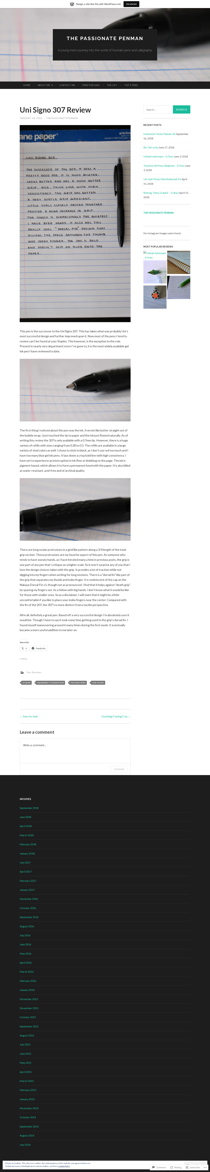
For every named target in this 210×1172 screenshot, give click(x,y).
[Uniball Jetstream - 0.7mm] (155, 255)
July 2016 (25, 935)
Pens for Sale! (29, 716)
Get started (131, 4)
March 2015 (27, 1080)
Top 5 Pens (131, 85)
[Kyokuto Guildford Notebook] (178, 263)
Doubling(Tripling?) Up (116, 716)
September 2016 (29, 917)
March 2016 (27, 971)
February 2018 (28, 844)
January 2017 (27, 889)
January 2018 (27, 853)
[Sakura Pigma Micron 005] (155, 297)
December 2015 (29, 999)
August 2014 (27, 1135)
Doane (27, 682)
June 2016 (25, 944)
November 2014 (29, 1108)
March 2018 (27, 835)
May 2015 (25, 1062)
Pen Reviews (34, 672)
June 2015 (25, 1053)
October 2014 (28, 1117)
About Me (44, 85)
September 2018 (29, 807)
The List (112, 85)
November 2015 (29, 1008)
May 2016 (25, 953)
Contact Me (67, 85)
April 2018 (26, 826)
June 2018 (25, 816)
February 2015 (28, 1089)
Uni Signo (98, 682)
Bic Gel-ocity (150, 147)
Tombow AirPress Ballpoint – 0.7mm (164, 165)
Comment (119, 769)
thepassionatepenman (62, 118)
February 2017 (28, 880)
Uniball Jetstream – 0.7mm (158, 156)
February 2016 (28, 980)
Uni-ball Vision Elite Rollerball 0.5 (162, 179)
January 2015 (27, 1099)
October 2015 (28, 1017)
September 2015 (29, 1026)
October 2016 (28, 908)
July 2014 (25, 1144)
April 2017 (26, 871)
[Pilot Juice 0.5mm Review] (178, 288)
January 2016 (27, 989)
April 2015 (26, 1071)
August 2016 (27, 926)
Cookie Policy (64, 1166)
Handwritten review (50, 682)
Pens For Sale (91, 85)
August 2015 (27, 1035)
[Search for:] (166, 109)
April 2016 (26, 962)
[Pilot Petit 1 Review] (155, 272)
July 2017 (25, 862)
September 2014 (29, 1126)
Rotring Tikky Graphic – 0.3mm (161, 192)
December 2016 (29, 898)
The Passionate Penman (105, 38)
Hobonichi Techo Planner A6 (159, 133)
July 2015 (25, 1044)
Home (26, 85)
